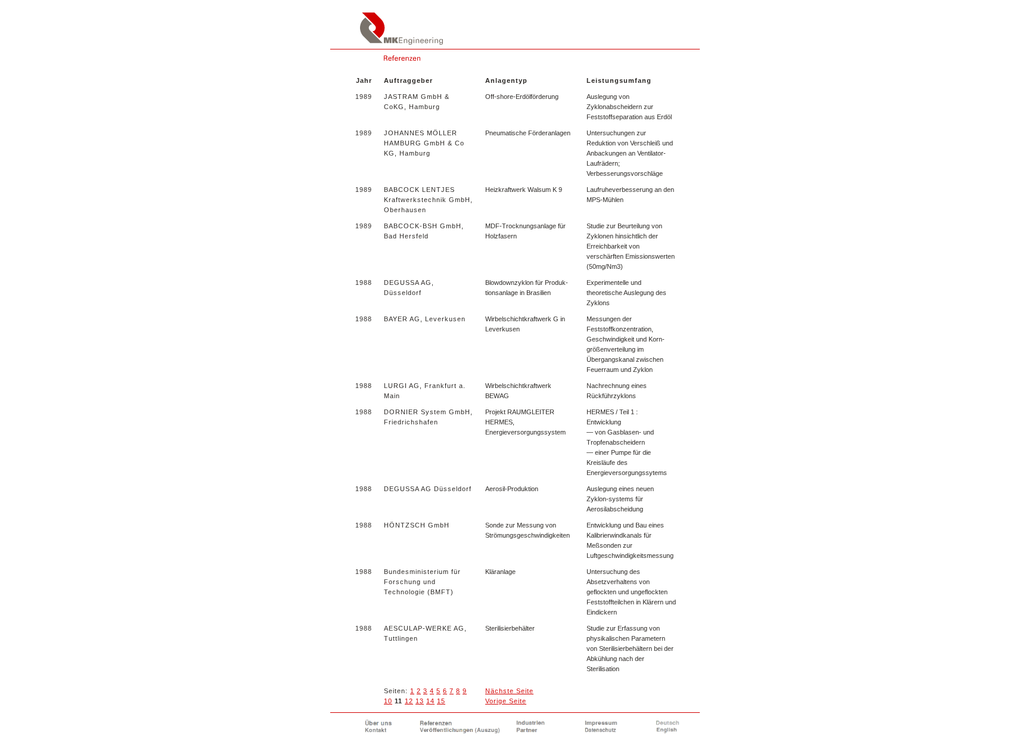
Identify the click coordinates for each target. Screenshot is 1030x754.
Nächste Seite (509, 690)
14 (430, 701)
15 (441, 701)
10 (388, 701)
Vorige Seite (505, 701)
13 (419, 701)
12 (409, 701)
